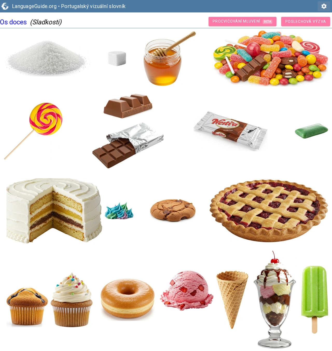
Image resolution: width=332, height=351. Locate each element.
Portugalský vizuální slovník (93, 6)
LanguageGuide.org (34, 6)
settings (324, 6)
